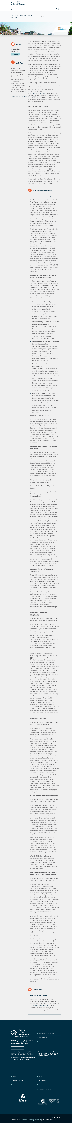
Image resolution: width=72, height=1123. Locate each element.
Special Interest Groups (18, 1080)
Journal (40, 1076)
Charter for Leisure (43, 1080)
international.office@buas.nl (40, 1005)
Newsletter (41, 1084)
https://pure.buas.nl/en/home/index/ (23, 96)
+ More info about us (17, 1048)
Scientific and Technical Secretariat (47, 1033)
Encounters (15, 1084)
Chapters (15, 1076)
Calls (40, 1041)
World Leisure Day (43, 1037)
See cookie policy (28, 1120)
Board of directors (43, 1029)
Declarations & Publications (45, 1089)
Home (38, 16)
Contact (38, 1120)
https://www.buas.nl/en (38, 93)
